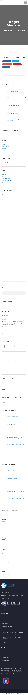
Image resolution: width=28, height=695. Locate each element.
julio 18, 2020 (8, 30)
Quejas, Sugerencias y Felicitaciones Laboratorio (12, 638)
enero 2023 (4, 144)
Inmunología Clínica (5, 657)
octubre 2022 (5, 148)
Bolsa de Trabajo (5, 623)
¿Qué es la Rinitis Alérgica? (13, 105)
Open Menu (25, 2)
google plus (8, 64)
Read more (4, 326)
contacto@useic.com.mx (11, 676)
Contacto (3, 629)
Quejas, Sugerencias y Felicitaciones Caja (13, 632)
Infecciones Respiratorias (13, 91)
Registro (4, 174)
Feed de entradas (6, 178)
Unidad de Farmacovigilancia (7, 663)
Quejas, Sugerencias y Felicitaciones (12, 634)
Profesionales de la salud (7, 626)
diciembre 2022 (5, 146)
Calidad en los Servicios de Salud (8, 654)
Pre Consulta (4, 642)
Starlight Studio (23, 690)
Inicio (3, 616)
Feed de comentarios (7, 180)
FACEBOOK (7, 61)
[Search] (24, 75)
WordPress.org (5, 182)
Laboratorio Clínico (5, 660)
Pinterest (18, 64)
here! (20, 693)
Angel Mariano (20, 30)
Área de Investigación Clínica (7, 650)
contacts (8, 368)
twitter (16, 61)
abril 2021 (4, 150)
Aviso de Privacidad (6, 690)
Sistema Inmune (5, 162)
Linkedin (7, 67)
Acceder (4, 176)
